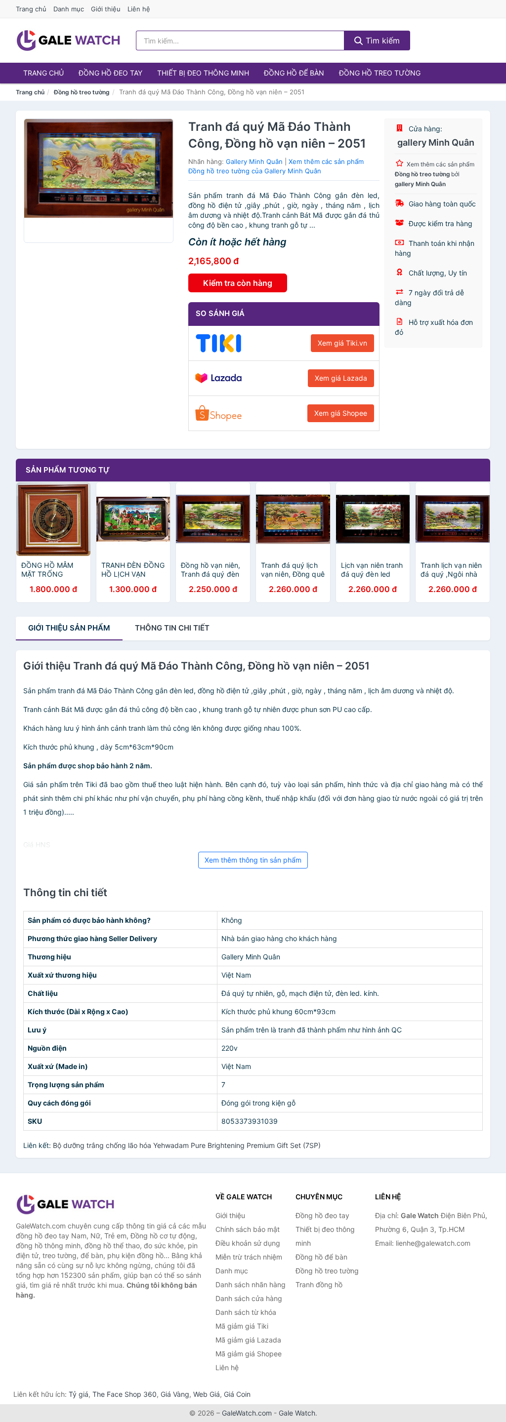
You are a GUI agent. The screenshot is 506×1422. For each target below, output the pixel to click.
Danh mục (68, 9)
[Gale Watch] (65, 1204)
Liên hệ (138, 9)
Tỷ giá (78, 1394)
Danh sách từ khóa (245, 1312)
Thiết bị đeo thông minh (203, 73)
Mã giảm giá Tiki (241, 1326)
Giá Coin (237, 1394)
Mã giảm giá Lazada (248, 1340)
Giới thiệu (106, 9)
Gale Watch (297, 1413)
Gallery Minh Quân (254, 161)
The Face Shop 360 (124, 1394)
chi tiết (172, 627)
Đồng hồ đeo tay (110, 73)
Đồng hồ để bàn (294, 73)
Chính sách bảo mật (247, 1229)
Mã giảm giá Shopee (248, 1353)
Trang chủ (31, 9)
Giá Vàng (175, 1394)
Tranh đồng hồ (318, 1284)
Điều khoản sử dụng (247, 1243)
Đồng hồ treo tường (380, 73)
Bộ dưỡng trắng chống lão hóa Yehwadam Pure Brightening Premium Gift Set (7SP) (187, 1145)
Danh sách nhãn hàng (250, 1284)
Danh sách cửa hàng (248, 1298)
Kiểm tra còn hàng (237, 283)
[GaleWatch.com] (68, 40)
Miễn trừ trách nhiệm (248, 1257)
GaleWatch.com (247, 1413)
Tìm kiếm (381, 40)
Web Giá (206, 1394)
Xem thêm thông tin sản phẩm (253, 860)
